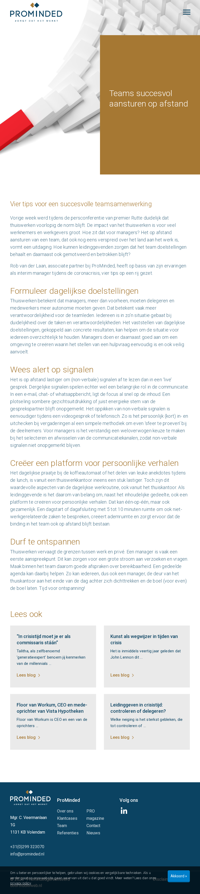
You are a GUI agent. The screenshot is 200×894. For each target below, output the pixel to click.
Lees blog (26, 675)
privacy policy (20, 883)
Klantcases (67, 818)
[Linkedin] (125, 812)
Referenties (68, 832)
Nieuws (93, 832)
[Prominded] (30, 797)
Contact (93, 825)
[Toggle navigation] (187, 12)
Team (62, 825)
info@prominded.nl (27, 854)
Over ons (65, 811)
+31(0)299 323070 (27, 846)
